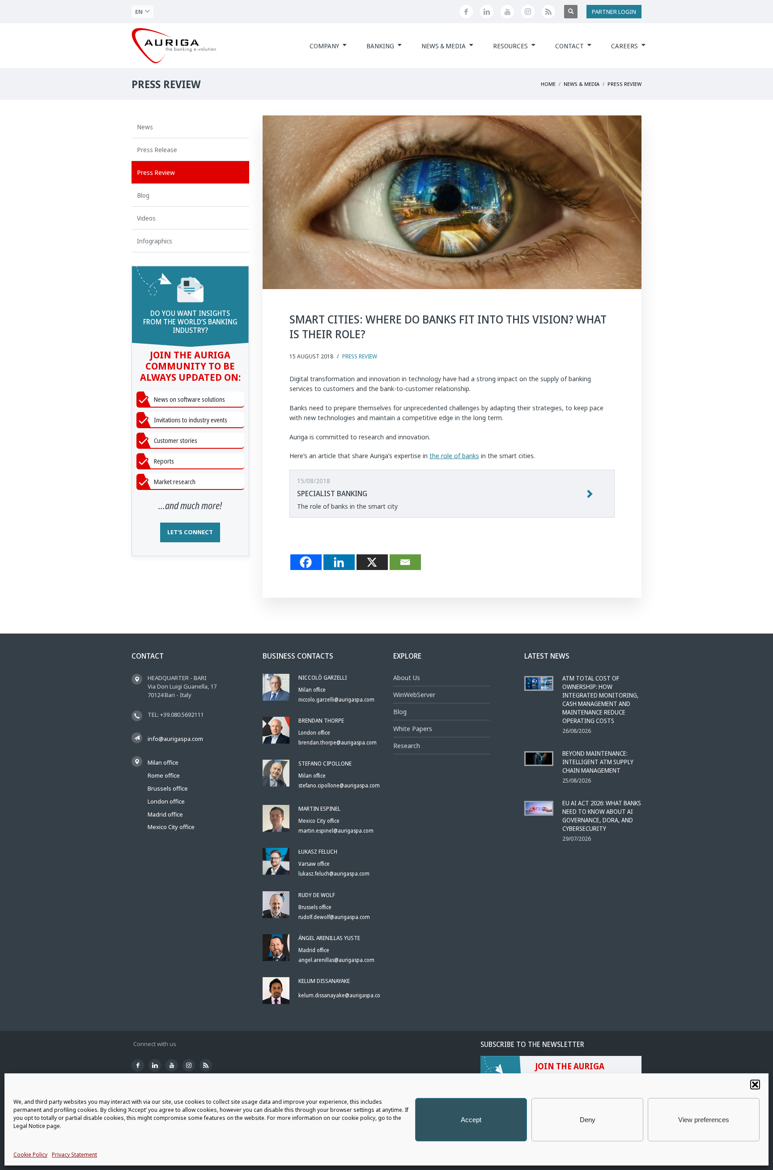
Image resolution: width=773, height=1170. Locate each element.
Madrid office (165, 814)
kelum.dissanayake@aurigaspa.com (341, 995)
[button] (755, 1084)
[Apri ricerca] (571, 11)
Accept (471, 1119)
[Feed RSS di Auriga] (548, 11)
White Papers (412, 728)
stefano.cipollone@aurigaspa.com (339, 785)
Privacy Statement (74, 1154)
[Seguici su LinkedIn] (486, 11)
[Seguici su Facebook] (466, 11)
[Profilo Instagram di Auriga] (528, 11)
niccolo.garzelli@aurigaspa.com (336, 699)
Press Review (359, 356)
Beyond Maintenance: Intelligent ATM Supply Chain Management (597, 761)
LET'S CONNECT (190, 532)
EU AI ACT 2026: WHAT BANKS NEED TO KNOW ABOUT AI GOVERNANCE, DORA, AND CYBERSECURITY (601, 816)
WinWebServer (414, 694)
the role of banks (454, 455)
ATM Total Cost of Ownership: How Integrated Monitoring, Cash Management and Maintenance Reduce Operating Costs (600, 699)
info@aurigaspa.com (175, 739)
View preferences (703, 1119)
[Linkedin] (339, 562)
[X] (372, 562)
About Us (406, 677)
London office (166, 801)
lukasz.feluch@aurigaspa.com (334, 873)
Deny (587, 1119)
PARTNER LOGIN (614, 11)
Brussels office (168, 788)
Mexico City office (171, 827)
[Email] (405, 562)
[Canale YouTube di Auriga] (507, 11)
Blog (400, 711)
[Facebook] (306, 562)
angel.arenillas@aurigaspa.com (336, 960)
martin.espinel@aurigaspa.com (336, 830)
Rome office (164, 775)
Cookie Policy (30, 1154)
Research (406, 745)
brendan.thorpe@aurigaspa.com (337, 742)
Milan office (163, 762)
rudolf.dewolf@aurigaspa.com (334, 917)
